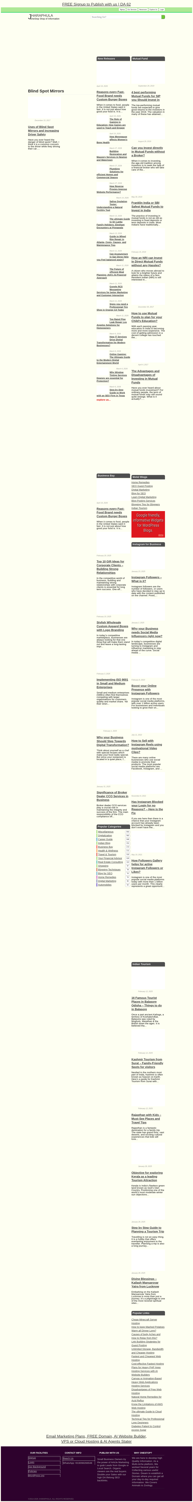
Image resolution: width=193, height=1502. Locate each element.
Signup (122, 9)
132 (127, 854)
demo (160, 535)
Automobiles (104, 884)
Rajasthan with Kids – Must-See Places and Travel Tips (146, 1118)
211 (128, 843)
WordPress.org (36, 1475)
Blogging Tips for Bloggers (145, 504)
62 (128, 885)
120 (127, 858)
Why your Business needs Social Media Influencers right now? (146, 632)
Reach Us (68, 1458)
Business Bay (105, 846)
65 (128, 881)
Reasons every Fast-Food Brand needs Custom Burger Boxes (112, 95)
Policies (32, 1471)
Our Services (132, 9)
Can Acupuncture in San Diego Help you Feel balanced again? (113, 257)
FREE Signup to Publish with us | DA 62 (96, 4)
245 (127, 839)
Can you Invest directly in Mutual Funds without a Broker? (148, 151)
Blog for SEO (105, 873)
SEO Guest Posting (142, 486)
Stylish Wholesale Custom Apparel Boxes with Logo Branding (112, 626)
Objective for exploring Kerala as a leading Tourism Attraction (147, 1176)
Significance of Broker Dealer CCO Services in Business (112, 796)
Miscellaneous (105, 831)
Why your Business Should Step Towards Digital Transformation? (113, 741)
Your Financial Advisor (110, 858)
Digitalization (105, 835)
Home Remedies (107, 877)
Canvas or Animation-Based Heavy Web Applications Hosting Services (146, 1382)
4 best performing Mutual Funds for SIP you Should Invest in (145, 96)
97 (128, 866)
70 (128, 873)
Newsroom (143, 9)
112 (128, 862)
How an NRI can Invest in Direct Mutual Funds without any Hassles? (147, 261)
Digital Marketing (107, 881)
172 (127, 847)
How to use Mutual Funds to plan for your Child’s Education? (146, 317)
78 (128, 870)
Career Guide (105, 839)
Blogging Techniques (109, 869)
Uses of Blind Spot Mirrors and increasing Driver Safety (43, 130)
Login (162, 9)
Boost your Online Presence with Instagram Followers (145, 689)
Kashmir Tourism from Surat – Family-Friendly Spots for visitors (147, 1063)
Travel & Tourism (107, 854)
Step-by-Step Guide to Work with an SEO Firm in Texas (111, 393)
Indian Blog (104, 843)
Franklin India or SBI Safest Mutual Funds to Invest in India (147, 206)
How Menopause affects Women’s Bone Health (112, 139)
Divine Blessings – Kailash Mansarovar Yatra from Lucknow (145, 1282)
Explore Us (153, 9)
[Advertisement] (95, 37)
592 (127, 832)
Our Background (37, 1466)
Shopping (103, 865)
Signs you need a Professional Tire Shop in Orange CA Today (112, 307)
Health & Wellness (108, 850)
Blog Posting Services (143, 500)
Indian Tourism (139, 508)
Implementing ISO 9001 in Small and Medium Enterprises (112, 683)
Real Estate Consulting (110, 862)
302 (127, 835)
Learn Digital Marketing (143, 497)
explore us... (104, 399)
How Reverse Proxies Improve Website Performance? (112, 189)
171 (127, 851)
